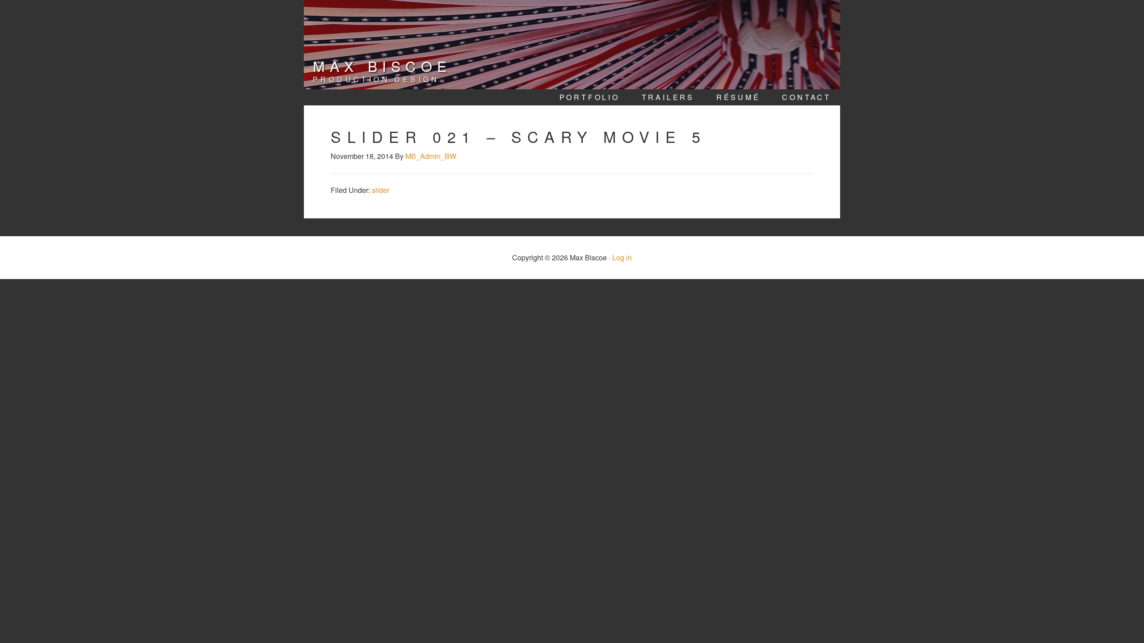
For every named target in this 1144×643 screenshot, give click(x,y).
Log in (622, 257)
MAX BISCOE (382, 65)
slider (380, 190)
